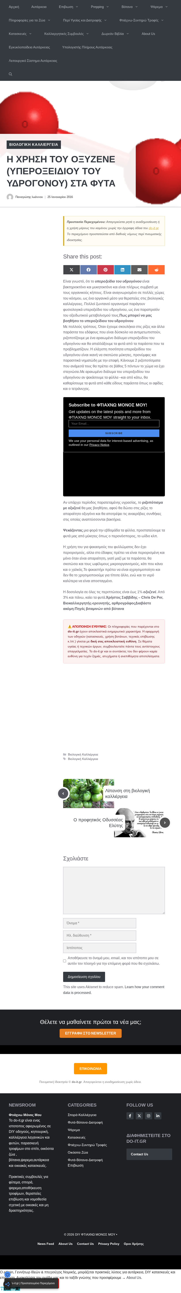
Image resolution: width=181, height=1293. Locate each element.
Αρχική (14, 7)
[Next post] (165, 822)
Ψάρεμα (157, 7)
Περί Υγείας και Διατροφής (82, 20)
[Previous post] (63, 793)
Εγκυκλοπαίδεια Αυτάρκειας (29, 47)
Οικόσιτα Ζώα (78, 1152)
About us (65, 1244)
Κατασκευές (17, 34)
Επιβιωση (66, 7)
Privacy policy (108, 1244)
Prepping (97, 7)
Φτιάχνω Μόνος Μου (25, 1115)
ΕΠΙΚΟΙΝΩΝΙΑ (90, 1069)
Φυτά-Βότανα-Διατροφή (85, 1122)
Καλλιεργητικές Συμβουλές (64, 34)
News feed (46, 1244)
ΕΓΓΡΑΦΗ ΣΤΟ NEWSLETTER (90, 1033)
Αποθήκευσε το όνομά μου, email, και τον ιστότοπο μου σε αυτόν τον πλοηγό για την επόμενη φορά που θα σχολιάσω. (114, 961)
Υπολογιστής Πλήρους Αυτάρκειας (87, 47)
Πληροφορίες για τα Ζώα (27, 20)
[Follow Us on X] (139, 1115)
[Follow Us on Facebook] (130, 1115)
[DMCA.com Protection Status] (10, 1290)
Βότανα (127, 7)
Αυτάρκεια (39, 7)
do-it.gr (153, 228)
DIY (12, 1132)
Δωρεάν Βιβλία (113, 34)
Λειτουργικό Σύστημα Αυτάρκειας (33, 61)
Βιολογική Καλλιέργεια (33, 144)
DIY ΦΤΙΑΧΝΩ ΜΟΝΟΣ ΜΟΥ (95, 1234)
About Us (148, 34)
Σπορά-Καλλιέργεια (82, 1115)
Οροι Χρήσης (134, 1244)
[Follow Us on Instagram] (148, 1115)
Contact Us (139, 1154)
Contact (83, 1244)
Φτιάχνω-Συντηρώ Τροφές (138, 20)
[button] (10, 74)
